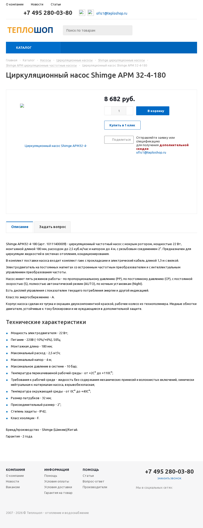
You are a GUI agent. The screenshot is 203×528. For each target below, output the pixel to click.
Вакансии (13, 487)
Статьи (88, 475)
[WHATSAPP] (160, 496)
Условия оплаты (56, 481)
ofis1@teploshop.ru (111, 13)
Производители (95, 487)
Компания (15, 469)
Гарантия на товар (58, 492)
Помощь (91, 469)
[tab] (19, 227)
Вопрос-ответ (93, 481)
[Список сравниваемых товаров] (142, 32)
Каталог (24, 47)
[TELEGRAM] (150, 496)
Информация (56, 469)
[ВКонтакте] (140, 496)
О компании (15, 475)
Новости (12, 481)
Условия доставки (58, 487)
